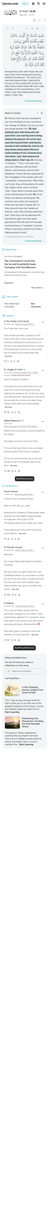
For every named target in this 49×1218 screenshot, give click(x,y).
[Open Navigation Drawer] (44, 3)
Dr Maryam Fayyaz (13, 547)
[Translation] (42, 113)
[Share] (32, 28)
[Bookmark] (12, 28)
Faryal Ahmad (10, 491)
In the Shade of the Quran (16, 321)
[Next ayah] (44, 20)
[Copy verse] (26, 28)
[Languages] (33, 3)
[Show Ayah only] (34, 20)
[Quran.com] (10, 3)
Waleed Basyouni (12, 420)
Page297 (23, 15)
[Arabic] (38, 113)
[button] (41, 35)
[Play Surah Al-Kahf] (7, 28)
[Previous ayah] (39, 20)
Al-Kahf (23, 11)
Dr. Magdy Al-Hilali (13, 369)
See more (8, 356)
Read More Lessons (24, 479)
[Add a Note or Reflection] (37, 28)
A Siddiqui (9, 603)
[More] (43, 28)
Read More (9, 283)
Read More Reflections (24, 648)
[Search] (38, 3)
